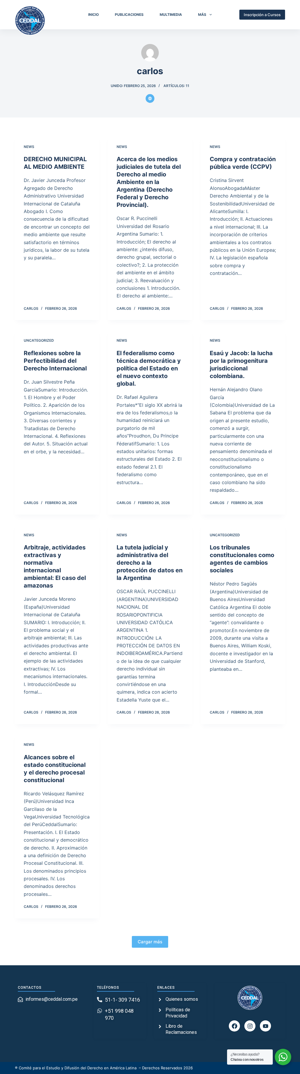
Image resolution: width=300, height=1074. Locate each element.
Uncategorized (39, 340)
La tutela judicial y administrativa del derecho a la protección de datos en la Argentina (150, 562)
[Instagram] (249, 1026)
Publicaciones (129, 14)
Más (202, 14)
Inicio (93, 14)
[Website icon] (150, 98)
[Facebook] (234, 1026)
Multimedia (171, 14)
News (29, 146)
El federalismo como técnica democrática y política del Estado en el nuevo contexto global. (149, 368)
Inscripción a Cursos (262, 14)
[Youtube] (265, 1026)
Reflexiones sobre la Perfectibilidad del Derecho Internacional (55, 361)
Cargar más (150, 941)
